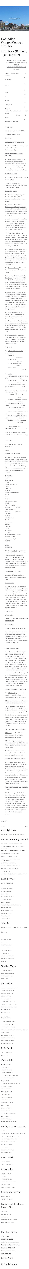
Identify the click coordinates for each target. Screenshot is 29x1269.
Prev (3, 826)
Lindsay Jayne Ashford (9, 1139)
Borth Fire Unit (6, 913)
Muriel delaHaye (6, 1144)
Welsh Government (7, 956)
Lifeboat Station (6, 1052)
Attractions (5, 1067)
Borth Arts (5, 1130)
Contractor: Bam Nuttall (9, 1219)
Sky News (4, 942)
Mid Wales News (6, 939)
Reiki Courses (5, 1032)
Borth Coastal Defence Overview (10, 1245)
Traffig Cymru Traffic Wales (11, 905)
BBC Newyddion (6, 950)
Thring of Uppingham (8, 1141)
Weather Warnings (7, 973)
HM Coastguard (6, 899)
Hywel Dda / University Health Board (13, 886)
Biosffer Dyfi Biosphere (9, 1121)
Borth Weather (6, 970)
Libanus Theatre (6, 1119)
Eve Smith (4, 1147)
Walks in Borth (6, 1108)
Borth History (6, 1173)
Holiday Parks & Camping (8, 1251)
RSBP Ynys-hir (5, 1105)
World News (5, 936)
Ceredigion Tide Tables (8, 863)
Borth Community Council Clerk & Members (12, 847)
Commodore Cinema (7, 1102)
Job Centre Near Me (7, 896)
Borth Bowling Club (8, 1001)
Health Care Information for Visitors (14, 874)
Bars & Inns (5, 1080)
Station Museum (6, 1086)
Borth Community (7, 1072)
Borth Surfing (6, 996)
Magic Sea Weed (6, 998)
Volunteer (4, 1055)
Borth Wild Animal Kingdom (10, 1083)
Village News (5, 1236)
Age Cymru (4, 894)
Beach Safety (5, 871)
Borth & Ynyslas (6, 1064)
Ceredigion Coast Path (8, 1113)
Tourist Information (7, 1239)
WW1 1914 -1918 (5, 1184)
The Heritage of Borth (8, 1181)
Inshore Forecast (7, 976)
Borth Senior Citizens (8, 1038)
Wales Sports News (7, 947)
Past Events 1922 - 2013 (8, 1248)
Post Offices (5, 918)
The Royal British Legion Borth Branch (14, 1029)
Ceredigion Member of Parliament (12, 834)
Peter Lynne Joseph (7, 1150)
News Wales (5, 953)
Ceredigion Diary (7, 1099)
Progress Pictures (7, 1222)
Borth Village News (8, 958)
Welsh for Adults (7, 1164)
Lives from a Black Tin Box (10, 1136)
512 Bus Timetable (7, 910)
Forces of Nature (7, 993)
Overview (4, 1211)
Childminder (5, 915)
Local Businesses (7, 883)
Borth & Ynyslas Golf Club (10, 987)
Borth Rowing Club (7, 990)
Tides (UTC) (4, 978)
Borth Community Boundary (10, 865)
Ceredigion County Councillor (11, 843)
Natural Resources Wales (10, 868)
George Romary (6, 1152)
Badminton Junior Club (9, 1007)
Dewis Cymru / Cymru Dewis (10, 853)
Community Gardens (8, 1040)
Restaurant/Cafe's (7, 1078)
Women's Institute (7, 1035)
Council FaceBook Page (9, 856)
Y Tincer (4, 961)
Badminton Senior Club (9, 1004)
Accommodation (6, 1069)
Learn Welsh (5, 1161)
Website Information (8, 1187)
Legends (4, 1176)
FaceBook (4, 1217)
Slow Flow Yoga (6, 1009)
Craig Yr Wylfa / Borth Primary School (14, 927)
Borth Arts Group (7, 1043)
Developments (6, 1214)
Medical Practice (7, 888)
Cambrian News (6, 945)
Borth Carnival (6, 1089)
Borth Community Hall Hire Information (10, 859)
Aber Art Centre (6, 1097)
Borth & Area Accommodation (10, 1242)
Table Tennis (5, 1012)
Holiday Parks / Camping (9, 1075)
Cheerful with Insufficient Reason (13, 1133)
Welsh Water (5, 902)
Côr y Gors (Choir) (7, 1024)
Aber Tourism (5, 1094)
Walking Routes (6, 1110)
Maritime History (7, 1179)
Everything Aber (6, 1091)
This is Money (5, 1196)
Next (25, 826)
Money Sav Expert (7, 1199)
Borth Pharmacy (6, 891)
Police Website (6, 907)
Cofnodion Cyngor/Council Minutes (13, 850)
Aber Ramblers (6, 1116)
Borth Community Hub (8, 1021)
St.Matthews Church (8, 1027)
